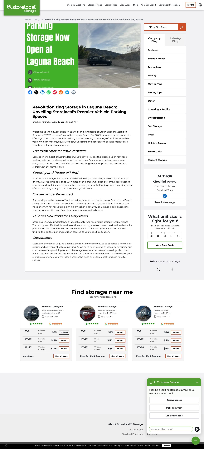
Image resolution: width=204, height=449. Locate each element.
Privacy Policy (120, 445)
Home (28, 19)
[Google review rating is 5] (55, 323)
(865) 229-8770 (163, 316)
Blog (135, 5)
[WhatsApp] (49, 92)
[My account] (200, 4)
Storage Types (95, 5)
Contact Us (152, 434)
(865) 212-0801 (107, 316)
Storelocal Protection (169, 5)
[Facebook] (30, 92)
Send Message (165, 202)
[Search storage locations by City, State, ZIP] (182, 27)
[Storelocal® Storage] (21, 8)
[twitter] (158, 269)
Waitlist (64, 332)
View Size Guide (165, 245)
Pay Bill (190, 5)
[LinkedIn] (42, 92)
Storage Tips (111, 5)
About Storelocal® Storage (125, 424)
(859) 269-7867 (51, 316)
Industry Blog (175, 40)
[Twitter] (36, 92)
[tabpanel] (165, 50)
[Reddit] (61, 92)
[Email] (73, 92)
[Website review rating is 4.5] (36, 323)
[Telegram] (67, 92)
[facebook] (172, 269)
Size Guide (125, 5)
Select (64, 340)
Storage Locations (76, 5)
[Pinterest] (55, 92)
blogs (38, 19)
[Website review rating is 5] (148, 323)
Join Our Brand (148, 5)
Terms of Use (135, 445)
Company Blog (154, 40)
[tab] (165, 50)
